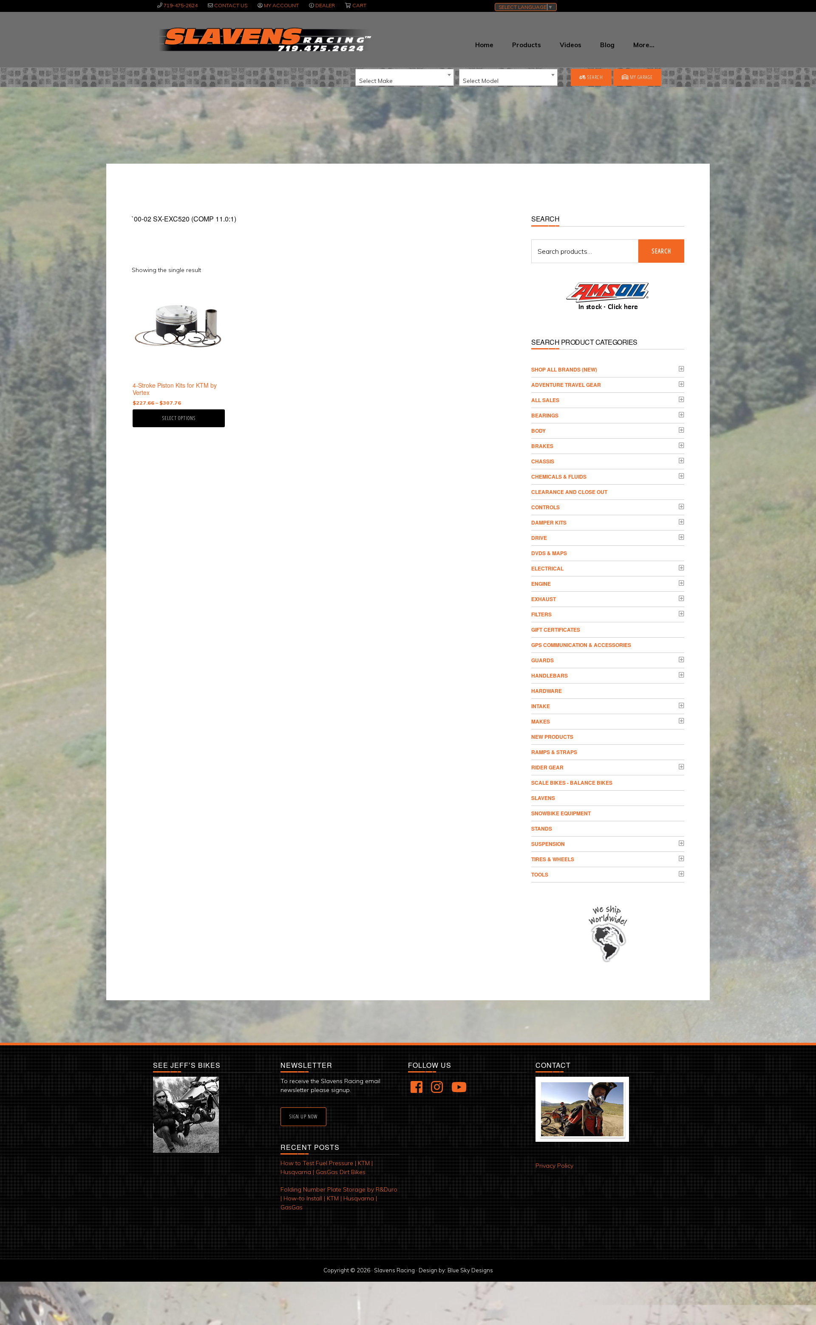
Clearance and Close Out (569, 492)
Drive (539, 538)
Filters (541, 614)
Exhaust (543, 599)
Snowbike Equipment (561, 813)
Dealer (325, 5)
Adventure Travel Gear (566, 385)
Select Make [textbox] (376, 81)
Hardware (546, 691)
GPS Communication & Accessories (581, 645)
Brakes (542, 446)
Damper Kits (549, 522)
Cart (359, 5)
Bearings (544, 415)
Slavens (543, 798)
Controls (545, 507)
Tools (539, 874)
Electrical (547, 568)
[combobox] (404, 77)
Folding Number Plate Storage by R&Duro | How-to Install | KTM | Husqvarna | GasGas (338, 1198)
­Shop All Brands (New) (564, 369)
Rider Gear (547, 767)
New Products (552, 737)
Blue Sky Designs (470, 1270)
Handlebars (549, 675)
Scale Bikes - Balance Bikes (571, 782)
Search (594, 77)
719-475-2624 (181, 5)
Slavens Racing (264, 39)
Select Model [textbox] (481, 81)
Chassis (542, 461)
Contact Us (230, 5)
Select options (179, 418)
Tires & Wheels (552, 859)
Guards (542, 660)
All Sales (545, 400)
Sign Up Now (303, 1116)
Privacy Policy (554, 1165)
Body (538, 430)
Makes (540, 721)
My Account (281, 5)
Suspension (548, 844)
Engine (541, 583)
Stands (541, 828)
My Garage (641, 77)
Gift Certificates (555, 629)
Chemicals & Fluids (558, 476)
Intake (540, 706)
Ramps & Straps (554, 752)
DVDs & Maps (549, 553)
